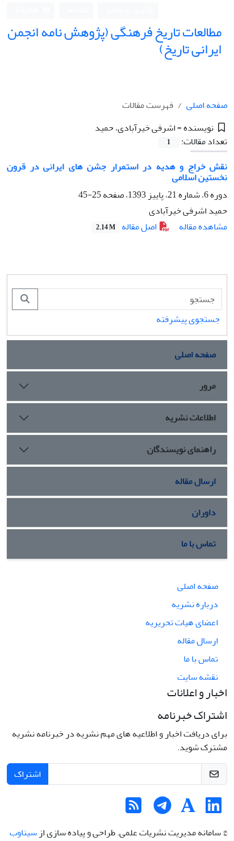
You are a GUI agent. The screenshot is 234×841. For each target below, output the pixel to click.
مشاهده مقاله (203, 226)
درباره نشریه (195, 604)
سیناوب (23, 832)
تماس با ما (198, 543)
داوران (204, 512)
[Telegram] (162, 809)
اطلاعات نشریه (190, 417)
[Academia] (188, 809)
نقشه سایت (197, 676)
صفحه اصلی (206, 105)
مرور (207, 385)
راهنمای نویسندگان (181, 449)
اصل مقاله (127, 226)
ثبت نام (78, 9)
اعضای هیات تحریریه (181, 622)
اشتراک (27, 774)
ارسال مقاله (195, 480)
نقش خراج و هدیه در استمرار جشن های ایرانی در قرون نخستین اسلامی (117, 172)
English (27, 10)
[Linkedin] (213, 809)
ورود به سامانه (126, 10)
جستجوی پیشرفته (188, 319)
